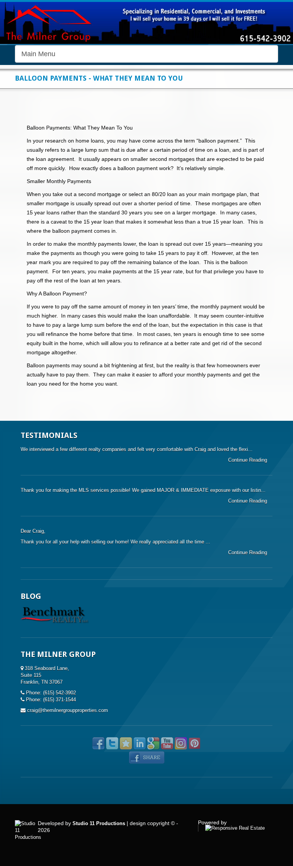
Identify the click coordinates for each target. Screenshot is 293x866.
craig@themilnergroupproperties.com (67, 710)
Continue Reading (248, 460)
